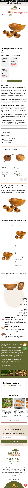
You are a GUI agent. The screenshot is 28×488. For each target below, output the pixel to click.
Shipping (3, 52)
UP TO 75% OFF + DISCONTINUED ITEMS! (14, 3)
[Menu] (2, 8)
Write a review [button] (14, 387)
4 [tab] (16, 420)
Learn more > (14, 463)
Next (25, 179)
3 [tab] (14, 420)
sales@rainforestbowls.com (14, 479)
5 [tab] (18, 420)
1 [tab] (10, 420)
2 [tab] (12, 420)
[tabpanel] (14, 30)
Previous (21, 179)
